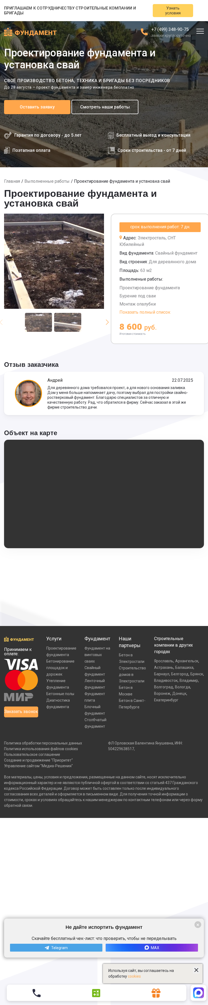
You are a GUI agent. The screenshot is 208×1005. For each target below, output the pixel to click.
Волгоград (163, 687)
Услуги (53, 638)
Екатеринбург (166, 700)
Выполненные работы (47, 181)
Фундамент (97, 638)
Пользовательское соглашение (32, 754)
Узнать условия (173, 10)
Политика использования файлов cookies (41, 749)
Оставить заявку (37, 107)
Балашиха (184, 667)
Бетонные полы (60, 694)
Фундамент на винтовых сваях (97, 654)
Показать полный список (144, 312)
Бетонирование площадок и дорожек (60, 667)
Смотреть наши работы (105, 107)
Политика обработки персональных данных (43, 743)
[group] (54, 261)
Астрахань (163, 667)
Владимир (189, 680)
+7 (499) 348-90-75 (170, 29)
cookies (134, 976)
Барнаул (161, 674)
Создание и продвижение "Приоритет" (38, 760)
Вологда (182, 687)
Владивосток (166, 680)
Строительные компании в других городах (173, 645)
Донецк (179, 693)
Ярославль (163, 661)
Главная (12, 181)
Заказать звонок (21, 711)
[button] (107, 322)
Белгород (179, 674)
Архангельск (186, 661)
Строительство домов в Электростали (132, 674)
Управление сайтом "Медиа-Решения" (38, 766)
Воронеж (162, 693)
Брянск (196, 674)
